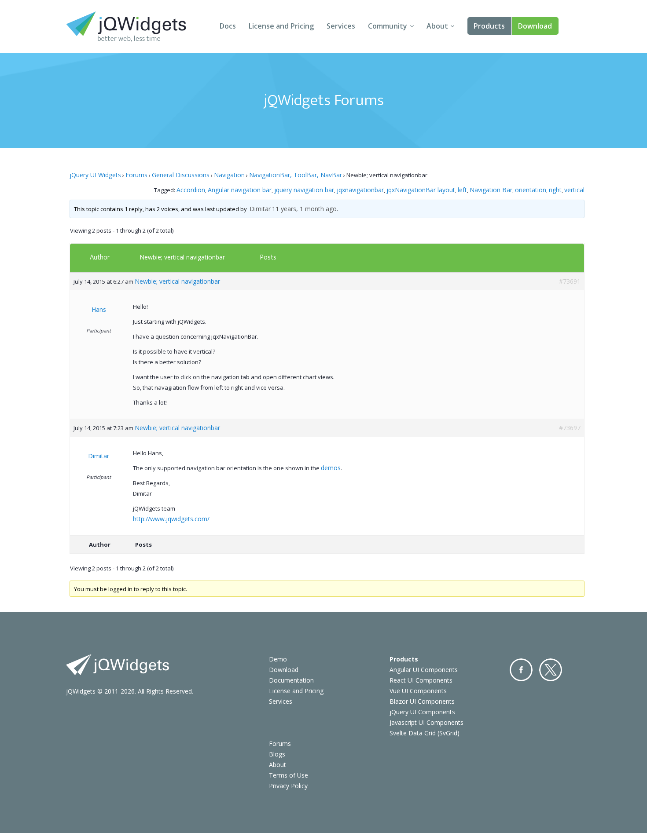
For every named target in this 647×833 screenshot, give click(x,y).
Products (489, 26)
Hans (99, 309)
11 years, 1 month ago (304, 209)
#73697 (570, 428)
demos (331, 468)
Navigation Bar (491, 190)
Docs (228, 26)
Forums (136, 175)
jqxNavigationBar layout (420, 190)
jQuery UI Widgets (95, 175)
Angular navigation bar (240, 190)
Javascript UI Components (426, 722)
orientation (530, 190)
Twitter (550, 669)
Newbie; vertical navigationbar (182, 257)
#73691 (570, 281)
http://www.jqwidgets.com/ (171, 519)
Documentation (291, 680)
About (437, 26)
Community (387, 26)
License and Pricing (281, 26)
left (462, 190)
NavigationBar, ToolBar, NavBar (295, 175)
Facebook (521, 669)
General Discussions (181, 175)
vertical (574, 190)
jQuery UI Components (422, 712)
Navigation (229, 175)
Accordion (190, 190)
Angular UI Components (424, 669)
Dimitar (260, 209)
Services (341, 26)
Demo (278, 659)
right (555, 190)
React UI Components (421, 680)
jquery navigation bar (304, 190)
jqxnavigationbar (360, 190)
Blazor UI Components (422, 701)
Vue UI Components (418, 691)
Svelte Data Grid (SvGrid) (425, 733)
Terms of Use (288, 775)
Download (535, 26)
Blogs (277, 754)
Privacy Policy (288, 786)
